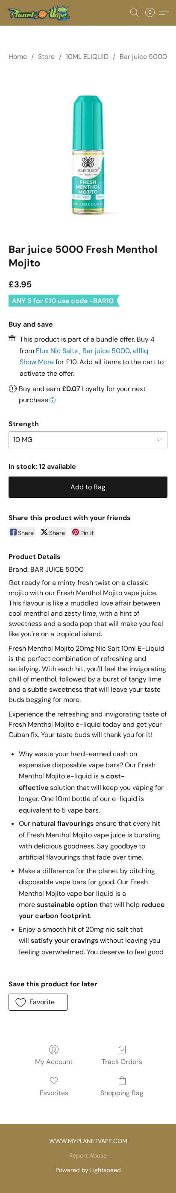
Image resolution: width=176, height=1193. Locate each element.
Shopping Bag (122, 1092)
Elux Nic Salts (57, 350)
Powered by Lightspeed (88, 1170)
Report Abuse (88, 1155)
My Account (54, 1061)
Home (18, 56)
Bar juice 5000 (143, 56)
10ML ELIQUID (87, 56)
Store (46, 56)
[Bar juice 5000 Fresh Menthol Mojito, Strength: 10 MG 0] (88, 150)
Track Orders (122, 1061)
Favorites (54, 1092)
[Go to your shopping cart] (152, 13)
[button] (40, 13)
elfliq (140, 350)
